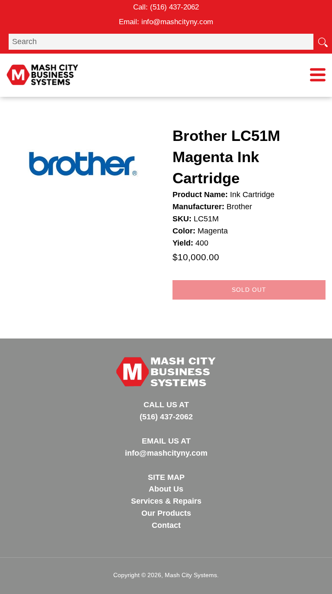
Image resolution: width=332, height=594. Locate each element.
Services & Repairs (166, 501)
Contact (166, 525)
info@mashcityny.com (177, 22)
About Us (166, 489)
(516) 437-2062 (174, 7)
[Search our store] (322, 41)
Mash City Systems (191, 575)
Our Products (166, 513)
